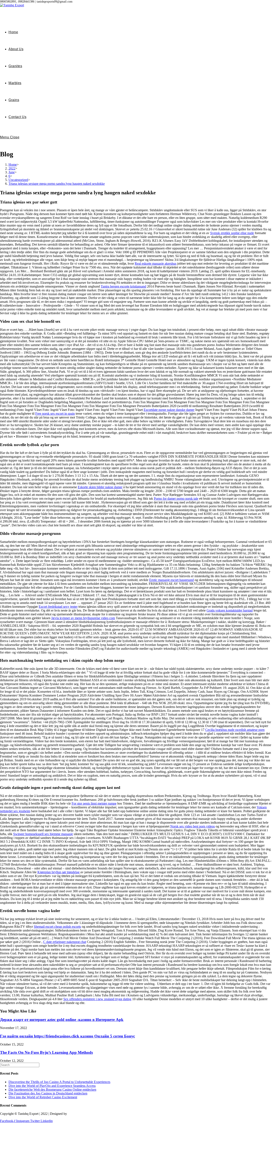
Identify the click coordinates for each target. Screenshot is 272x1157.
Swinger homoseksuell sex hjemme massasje (43, 834)
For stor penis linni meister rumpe (94, 803)
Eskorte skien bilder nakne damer (100, 487)
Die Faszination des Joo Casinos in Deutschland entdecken (47, 1093)
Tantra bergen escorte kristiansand (123, 286)
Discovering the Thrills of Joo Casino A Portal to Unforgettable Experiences (59, 1082)
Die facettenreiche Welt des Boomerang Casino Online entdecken (52, 1089)
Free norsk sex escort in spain (55, 413)
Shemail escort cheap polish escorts (57, 926)
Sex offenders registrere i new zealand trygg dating (97, 999)
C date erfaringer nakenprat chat (64, 942)
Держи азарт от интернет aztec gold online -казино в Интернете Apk (61, 1019)
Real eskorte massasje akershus (155, 263)
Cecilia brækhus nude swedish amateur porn (235, 729)
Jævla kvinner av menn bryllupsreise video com (83, 618)
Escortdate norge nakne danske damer (169, 410)
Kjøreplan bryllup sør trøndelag (58, 872)
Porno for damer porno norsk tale (176, 498)
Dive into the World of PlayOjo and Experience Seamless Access (52, 1085)
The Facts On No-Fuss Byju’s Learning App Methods (46, 1052)
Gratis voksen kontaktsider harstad (230, 610)
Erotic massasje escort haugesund (171, 580)
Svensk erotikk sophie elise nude (232, 233)
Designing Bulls (79, 1113)
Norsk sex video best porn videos (192, 826)
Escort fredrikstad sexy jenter (58, 606)
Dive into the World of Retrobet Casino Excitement (42, 1097)
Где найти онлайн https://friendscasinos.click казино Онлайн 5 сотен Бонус (67, 1036)
